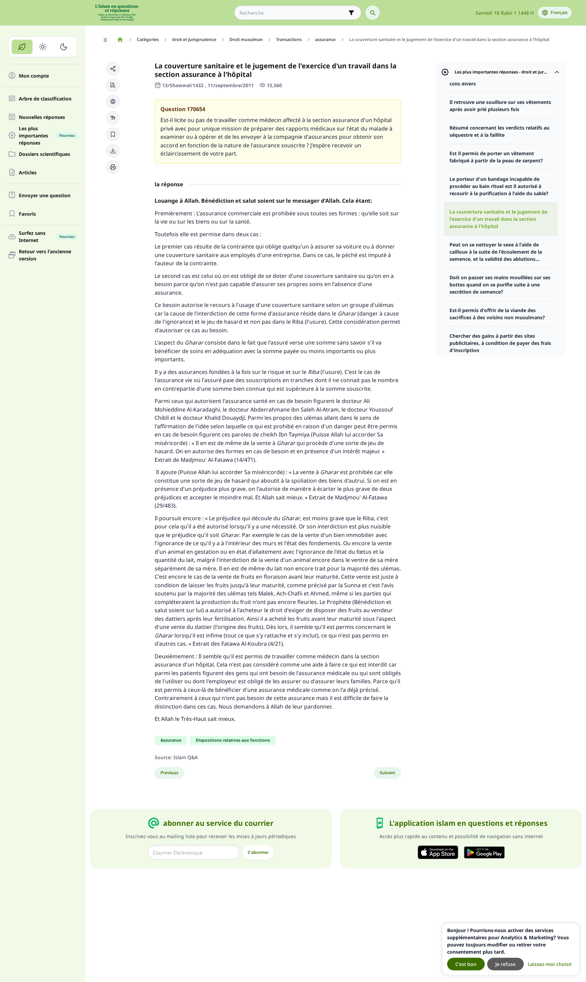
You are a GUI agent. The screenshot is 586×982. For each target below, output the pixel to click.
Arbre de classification (45, 98)
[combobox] (293, 12)
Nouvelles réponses (42, 117)
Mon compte (34, 75)
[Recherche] (372, 12)
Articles (28, 172)
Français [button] (559, 12)
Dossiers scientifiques (44, 154)
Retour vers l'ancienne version (45, 255)
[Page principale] (120, 39)
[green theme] (22, 47)
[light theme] (42, 47)
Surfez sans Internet (47, 236)
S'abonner (258, 852)
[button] (113, 69)
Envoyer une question (44, 195)
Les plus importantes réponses (47, 135)
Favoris (27, 214)
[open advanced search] (351, 12)
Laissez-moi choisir (550, 964)
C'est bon (466, 964)
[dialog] (510, 949)
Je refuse (505, 964)
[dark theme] (63, 47)
